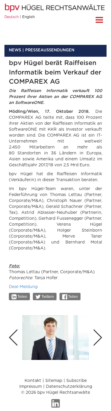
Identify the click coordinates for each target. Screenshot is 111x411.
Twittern (47, 297)
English (28, 17)
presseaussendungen (49, 50)
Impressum (30, 387)
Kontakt (33, 381)
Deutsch (11, 17)
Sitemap (53, 381)
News (15, 50)
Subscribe (76, 381)
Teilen (22, 297)
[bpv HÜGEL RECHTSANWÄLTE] (55, 8)
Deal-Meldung (23, 287)
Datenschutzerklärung (69, 387)
